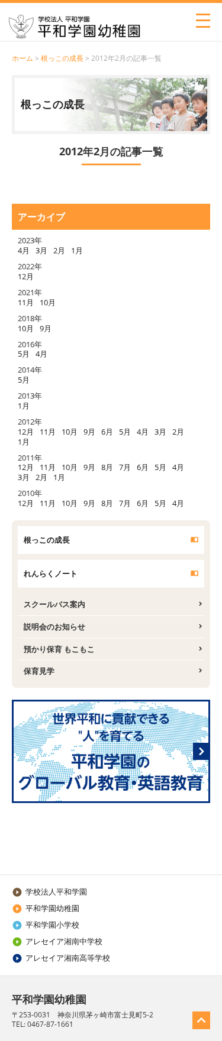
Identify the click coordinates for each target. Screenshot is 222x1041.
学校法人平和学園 (49, 891)
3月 (41, 250)
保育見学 (39, 670)
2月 (59, 250)
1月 (77, 250)
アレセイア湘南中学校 (57, 941)
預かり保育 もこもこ (59, 649)
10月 (48, 302)
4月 (24, 250)
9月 (46, 328)
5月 (24, 353)
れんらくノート (51, 573)
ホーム (22, 58)
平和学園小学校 (45, 924)
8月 (107, 467)
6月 (107, 431)
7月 (125, 467)
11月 (26, 302)
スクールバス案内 (54, 604)
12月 (26, 276)
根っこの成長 (62, 58)
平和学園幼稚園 (45, 908)
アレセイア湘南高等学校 (61, 957)
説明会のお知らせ (54, 626)
